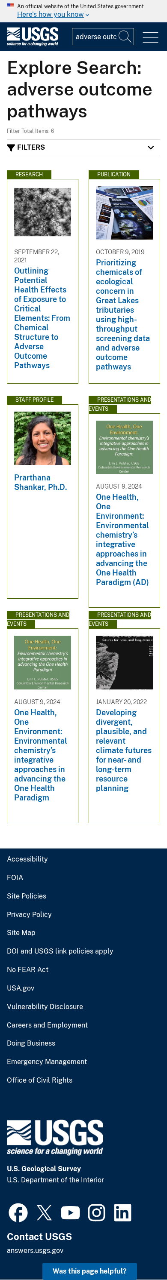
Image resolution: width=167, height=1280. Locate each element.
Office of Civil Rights (39, 1080)
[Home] (32, 44)
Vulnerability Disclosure (45, 1007)
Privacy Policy (29, 915)
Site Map (21, 933)
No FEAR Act (27, 970)
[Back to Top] (136, 1249)
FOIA (15, 878)
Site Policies (26, 896)
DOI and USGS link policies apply (60, 951)
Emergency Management (47, 1062)
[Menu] (150, 37)
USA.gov (20, 988)
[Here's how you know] (83, 11)
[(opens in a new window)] (18, 1211)
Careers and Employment (47, 1025)
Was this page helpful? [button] (90, 1271)
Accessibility (27, 859)
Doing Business (31, 1043)
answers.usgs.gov (35, 1250)
